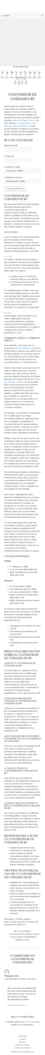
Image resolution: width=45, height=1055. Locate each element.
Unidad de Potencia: (13, 177)
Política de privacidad (22, 1048)
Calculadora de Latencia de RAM (23, 934)
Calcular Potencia (15, 189)
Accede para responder (16, 1005)
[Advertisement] (22, 42)
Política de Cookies (22, 1045)
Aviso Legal (23, 1036)
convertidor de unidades (29, 348)
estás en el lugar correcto (24, 120)
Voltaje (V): (9, 156)
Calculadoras (24, 931)
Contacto (22, 1039)
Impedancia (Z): (11, 145)
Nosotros (22, 1042)
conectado (30, 1022)
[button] (42, 16)
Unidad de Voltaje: (12, 167)
